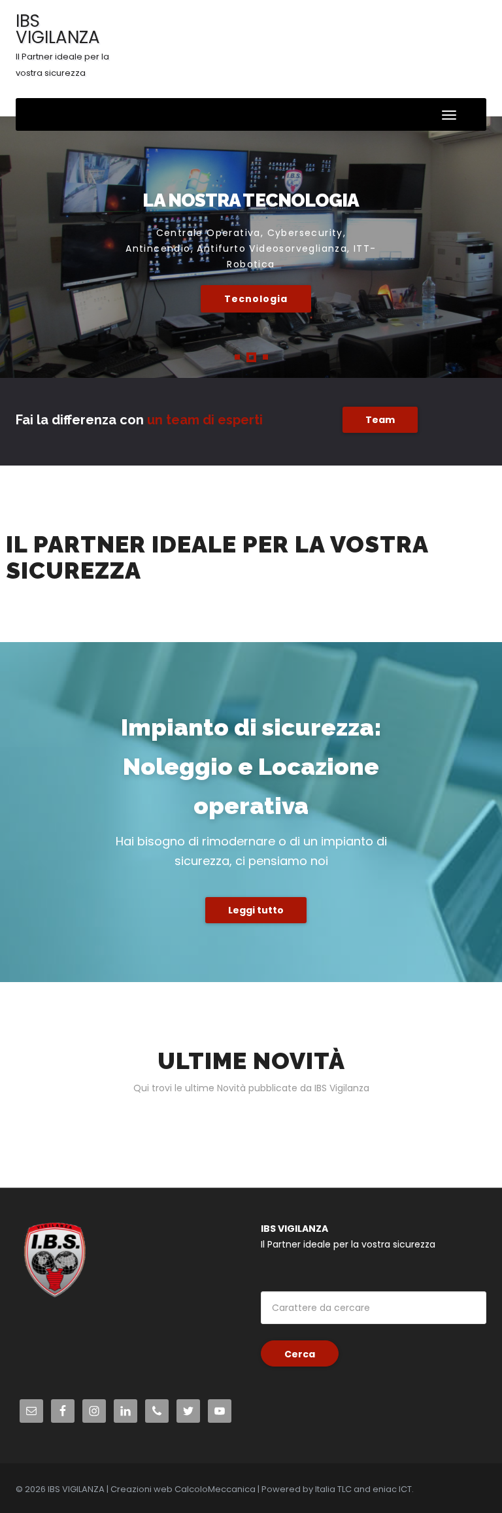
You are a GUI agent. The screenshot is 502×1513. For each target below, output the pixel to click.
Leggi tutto (256, 910)
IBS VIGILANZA (62, 44)
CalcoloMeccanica (215, 1489)
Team (380, 419)
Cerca (299, 1354)
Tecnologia (256, 298)
